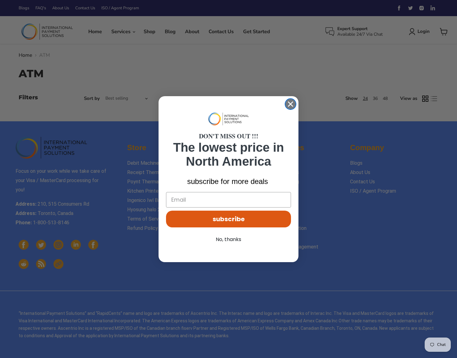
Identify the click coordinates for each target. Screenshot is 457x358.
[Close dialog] (290, 104)
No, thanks (228, 239)
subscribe (229, 219)
